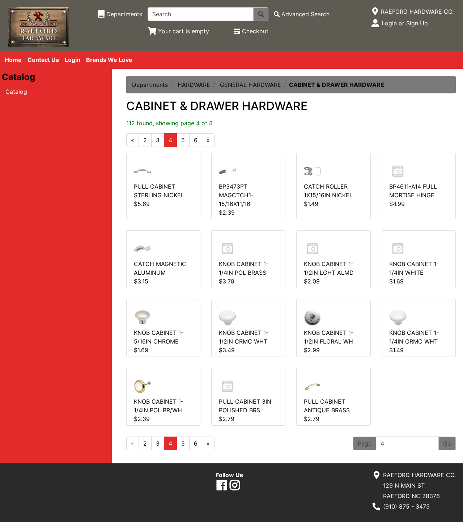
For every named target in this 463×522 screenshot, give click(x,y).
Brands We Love (109, 59)
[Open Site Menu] (375, 11)
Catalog (16, 91)
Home (13, 59)
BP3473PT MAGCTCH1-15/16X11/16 (236, 195)
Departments (150, 84)
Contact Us (43, 59)
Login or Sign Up (405, 23)
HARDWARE (194, 84)
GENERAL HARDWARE (250, 84)
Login (72, 59)
